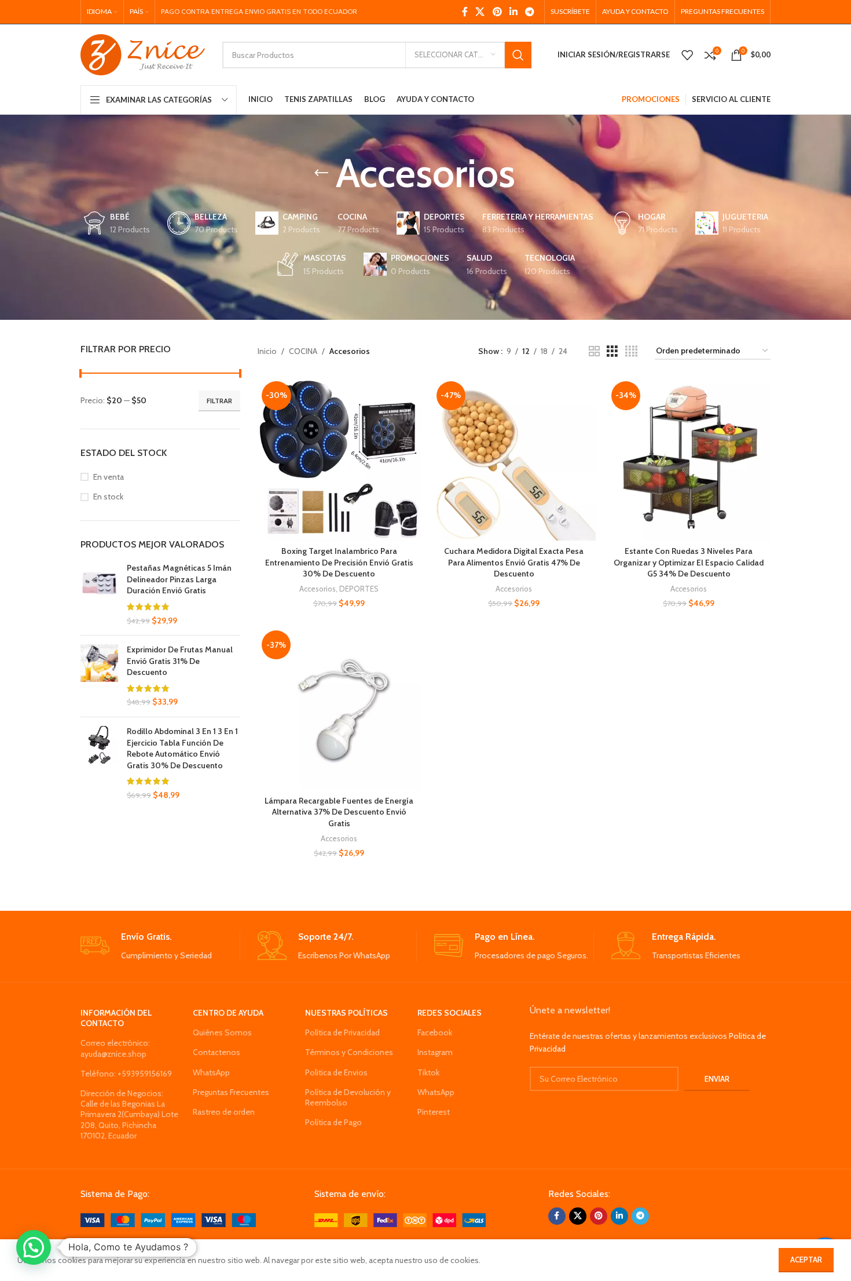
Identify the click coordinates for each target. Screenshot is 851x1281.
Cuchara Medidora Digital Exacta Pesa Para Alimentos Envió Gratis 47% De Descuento (514, 562)
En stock (108, 496)
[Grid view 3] (612, 351)
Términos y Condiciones (349, 1052)
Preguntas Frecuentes (231, 1092)
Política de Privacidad (342, 1032)
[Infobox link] (160, 946)
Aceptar (806, 1259)
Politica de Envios (336, 1072)
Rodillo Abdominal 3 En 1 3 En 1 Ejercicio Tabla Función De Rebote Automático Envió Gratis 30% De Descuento (182, 748)
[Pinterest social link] (497, 12)
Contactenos (216, 1052)
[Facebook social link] (464, 12)
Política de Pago (333, 1122)
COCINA (303, 351)
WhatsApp (211, 1072)
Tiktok (428, 1072)
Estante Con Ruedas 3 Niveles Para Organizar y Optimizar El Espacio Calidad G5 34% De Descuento (689, 562)
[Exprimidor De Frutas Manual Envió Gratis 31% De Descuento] (99, 676)
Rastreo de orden (224, 1112)
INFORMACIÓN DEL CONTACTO (116, 1018)
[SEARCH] (518, 55)
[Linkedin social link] (513, 12)
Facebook (434, 1032)
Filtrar (219, 400)
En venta (108, 477)
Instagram (435, 1052)
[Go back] (321, 173)
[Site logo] (142, 54)
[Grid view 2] (594, 351)
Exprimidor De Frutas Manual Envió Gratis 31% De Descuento (180, 660)
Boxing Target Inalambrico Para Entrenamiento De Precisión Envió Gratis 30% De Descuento (339, 562)
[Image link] (168, 1219)
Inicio (267, 351)
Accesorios (317, 588)
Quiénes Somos (222, 1032)
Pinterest (433, 1112)
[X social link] (480, 12)
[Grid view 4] (631, 351)
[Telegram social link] (530, 12)
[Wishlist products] (687, 55)
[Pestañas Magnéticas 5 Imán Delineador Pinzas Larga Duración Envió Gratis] (99, 594)
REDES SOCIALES (449, 1013)
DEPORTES (359, 588)
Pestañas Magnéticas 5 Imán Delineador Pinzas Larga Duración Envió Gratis (179, 579)
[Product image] (339, 459)
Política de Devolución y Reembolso (348, 1097)
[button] (33, 1247)
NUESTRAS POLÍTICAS (346, 1013)
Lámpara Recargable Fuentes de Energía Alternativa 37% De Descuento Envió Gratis (339, 812)
